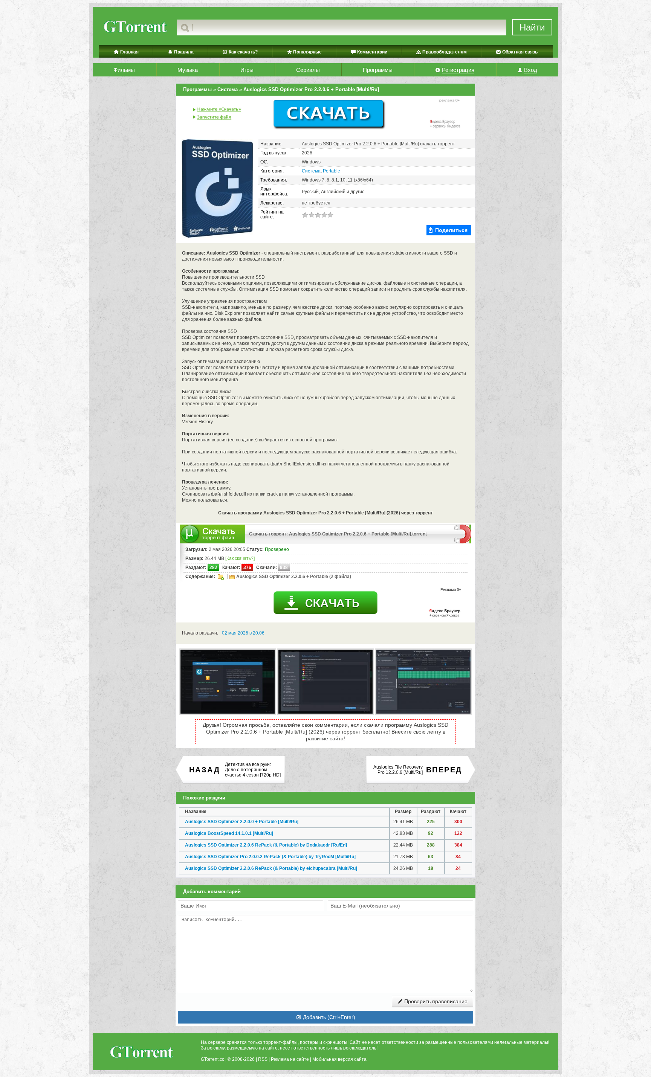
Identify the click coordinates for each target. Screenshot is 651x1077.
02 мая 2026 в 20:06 (243, 633)
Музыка (187, 70)
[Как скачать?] (240, 558)
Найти (532, 27)
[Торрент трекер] (141, 1053)
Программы (378, 70)
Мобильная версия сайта (339, 1059)
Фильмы (124, 70)
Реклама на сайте (290, 1059)
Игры (247, 70)
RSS (262, 1059)
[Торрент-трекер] (135, 27)
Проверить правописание (435, 1001)
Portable (331, 171)
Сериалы (308, 70)
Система (311, 171)
